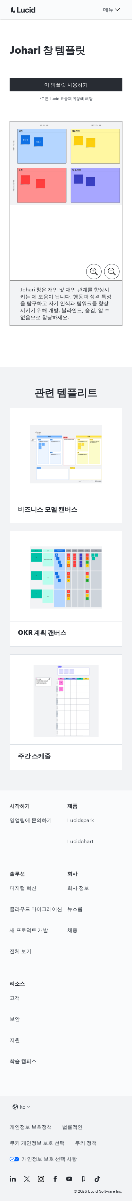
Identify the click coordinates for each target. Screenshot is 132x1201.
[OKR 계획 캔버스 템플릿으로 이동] (66, 588)
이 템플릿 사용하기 (66, 84)
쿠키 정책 (86, 1143)
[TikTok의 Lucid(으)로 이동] (97, 1179)
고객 (15, 998)
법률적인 (72, 1127)
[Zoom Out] (112, 271)
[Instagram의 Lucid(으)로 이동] (41, 1179)
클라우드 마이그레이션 (36, 909)
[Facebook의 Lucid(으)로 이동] (55, 1179)
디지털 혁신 (23, 888)
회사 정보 (78, 888)
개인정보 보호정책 (31, 1127)
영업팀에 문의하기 (31, 820)
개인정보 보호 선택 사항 (49, 1159)
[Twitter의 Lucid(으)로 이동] (27, 1179)
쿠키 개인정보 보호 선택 (37, 1143)
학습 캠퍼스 (23, 1061)
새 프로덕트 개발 (29, 930)
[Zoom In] (94, 271)
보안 (15, 1019)
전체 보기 (20, 951)
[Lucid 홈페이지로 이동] (31, 9)
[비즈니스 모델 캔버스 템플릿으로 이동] (66, 465)
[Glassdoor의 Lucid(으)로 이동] (83, 1179)
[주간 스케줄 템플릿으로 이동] (66, 712)
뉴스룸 (75, 909)
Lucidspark (80, 820)
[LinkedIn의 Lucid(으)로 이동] (13, 1179)
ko (23, 1107)
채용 (72, 930)
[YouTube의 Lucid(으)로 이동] (69, 1179)
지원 (15, 1040)
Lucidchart (80, 841)
